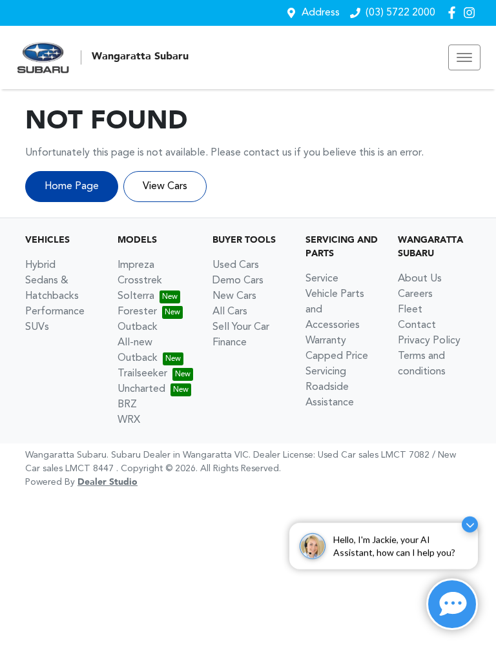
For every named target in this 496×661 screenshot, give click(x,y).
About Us (420, 279)
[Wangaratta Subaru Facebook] (454, 12)
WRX (129, 420)
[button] (464, 57)
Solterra (136, 296)
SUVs (37, 327)
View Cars (165, 186)
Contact (417, 325)
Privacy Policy (429, 341)
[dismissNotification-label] (470, 518)
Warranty (325, 341)
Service (321, 279)
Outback (138, 327)
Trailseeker (142, 374)
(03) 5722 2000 (400, 13)
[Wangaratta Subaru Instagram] (471, 12)
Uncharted (141, 389)
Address (321, 13)
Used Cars (235, 265)
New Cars (234, 296)
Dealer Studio (108, 482)
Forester (137, 312)
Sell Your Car (240, 327)
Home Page (72, 186)
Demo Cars (238, 281)
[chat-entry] (452, 604)
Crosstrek (140, 281)
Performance (55, 312)
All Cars (229, 312)
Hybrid (40, 265)
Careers (415, 294)
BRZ (127, 405)
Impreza (136, 265)
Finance (229, 343)
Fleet (410, 310)
